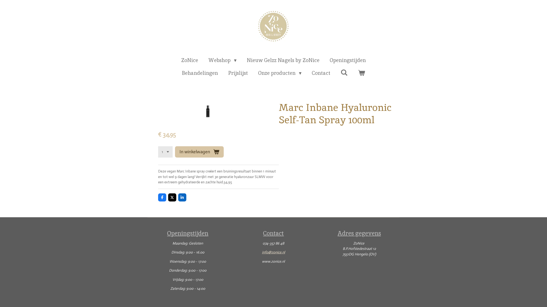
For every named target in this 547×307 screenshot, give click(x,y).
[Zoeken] (344, 72)
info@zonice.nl (273, 252)
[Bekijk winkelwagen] (361, 73)
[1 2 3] (165, 152)
